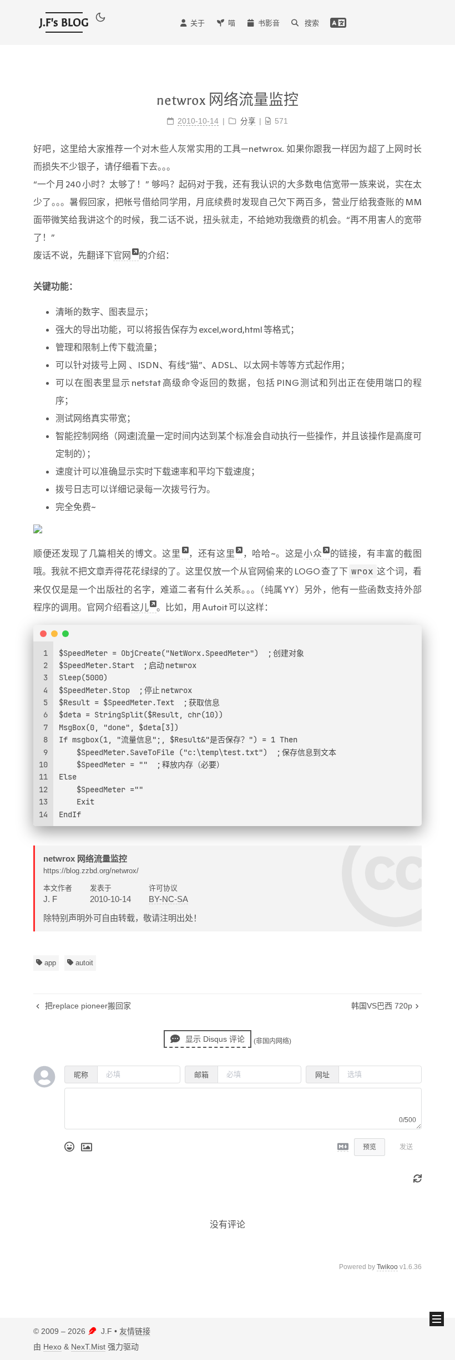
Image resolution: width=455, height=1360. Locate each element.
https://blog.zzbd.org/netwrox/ (91, 871)
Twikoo (387, 1267)
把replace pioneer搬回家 (87, 1005)
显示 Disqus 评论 (214, 1039)
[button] (100, 19)
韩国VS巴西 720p (381, 1005)
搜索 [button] (310, 23)
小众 (313, 553)
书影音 (269, 23)
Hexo (52, 1346)
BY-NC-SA (168, 899)
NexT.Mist (88, 1346)
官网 (122, 255)
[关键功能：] (227, 286)
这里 (171, 553)
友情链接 (134, 1331)
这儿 (140, 607)
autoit (83, 963)
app (49, 963)
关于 (197, 23)
